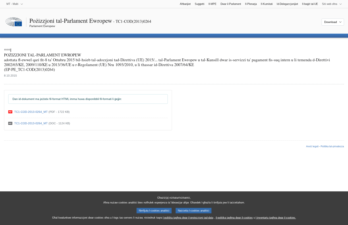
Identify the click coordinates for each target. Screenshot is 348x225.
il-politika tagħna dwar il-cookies (234, 217)
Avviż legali (312, 146)
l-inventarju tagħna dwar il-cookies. (276, 217)
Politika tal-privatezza (332, 146)
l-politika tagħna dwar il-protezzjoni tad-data (188, 217)
